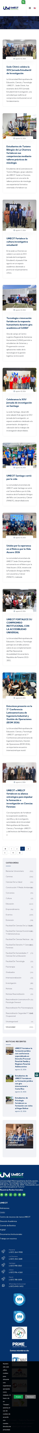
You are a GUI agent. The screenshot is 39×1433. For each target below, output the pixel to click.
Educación (10, 904)
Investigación (11, 983)
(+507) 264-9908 (16, 1252)
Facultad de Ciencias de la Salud (19, 925)
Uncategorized (12, 1021)
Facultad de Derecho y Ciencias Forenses (18, 946)
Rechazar (30, 1397)
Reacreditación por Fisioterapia (18, 1008)
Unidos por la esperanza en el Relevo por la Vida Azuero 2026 (18, 549)
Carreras (9, 876)
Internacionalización (13, 978)
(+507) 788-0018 (15, 1280)
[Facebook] (1, 1194)
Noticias (9, 988)
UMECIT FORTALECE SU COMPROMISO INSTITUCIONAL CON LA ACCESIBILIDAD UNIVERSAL (19, 626)
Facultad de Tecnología (15, 961)
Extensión (10, 920)
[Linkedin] (19, 1194)
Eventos (9, 915)
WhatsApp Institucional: (17, 1284)
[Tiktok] (10, 1194)
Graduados (10, 972)
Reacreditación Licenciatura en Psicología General (18, 1000)
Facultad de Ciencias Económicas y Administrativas (19, 932)
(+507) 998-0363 (15, 1266)
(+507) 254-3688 (15, 1259)
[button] (30, 8)
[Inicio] (12, 1175)
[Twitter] (6, 1194)
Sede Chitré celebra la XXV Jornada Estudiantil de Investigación (18, 70)
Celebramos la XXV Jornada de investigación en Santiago (19, 402)
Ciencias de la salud (14, 882)
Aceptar (18, 1397)
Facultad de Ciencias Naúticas (17, 939)
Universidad (10, 1027)
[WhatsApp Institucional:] (3, 1285)
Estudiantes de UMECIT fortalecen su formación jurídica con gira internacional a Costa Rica (24, 1082)
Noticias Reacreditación (15, 994)
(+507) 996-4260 (16, 1272)
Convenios (10, 893)
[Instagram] (15, 1194)
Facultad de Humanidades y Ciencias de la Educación (17, 954)
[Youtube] (24, 1194)
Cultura (9, 898)
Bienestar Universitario (15, 871)
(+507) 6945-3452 (16, 1286)
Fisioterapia (10, 967)
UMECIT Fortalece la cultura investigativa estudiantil (17, 241)
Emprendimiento (13, 909)
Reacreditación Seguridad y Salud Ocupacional (19, 1014)
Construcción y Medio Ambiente (19, 887)
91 (13, 853)
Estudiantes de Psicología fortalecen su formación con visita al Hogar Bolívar (23, 1103)
